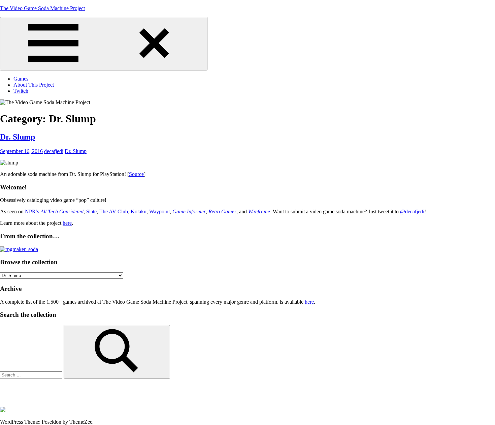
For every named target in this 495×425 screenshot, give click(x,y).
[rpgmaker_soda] (19, 249)
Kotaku (138, 211)
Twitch (20, 91)
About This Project (33, 85)
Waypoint (159, 211)
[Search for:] (32, 374)
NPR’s (54, 211)
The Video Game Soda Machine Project (42, 8)
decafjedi (53, 151)
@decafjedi (412, 211)
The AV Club (113, 211)
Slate (91, 211)
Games (20, 79)
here (67, 223)
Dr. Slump (17, 136)
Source (136, 174)
